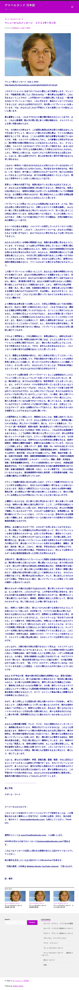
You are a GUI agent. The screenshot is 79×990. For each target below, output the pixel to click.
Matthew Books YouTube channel (42, 866)
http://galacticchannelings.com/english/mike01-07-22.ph (31, 85)
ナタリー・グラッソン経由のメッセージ (58, 933)
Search (7, 919)
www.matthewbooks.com (32, 819)
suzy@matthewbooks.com (33, 835)
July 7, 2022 (25, 28)
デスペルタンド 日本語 (20, 5)
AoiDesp (15, 28)
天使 (45, 965)
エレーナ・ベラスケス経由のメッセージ (58, 928)
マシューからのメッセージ (14, 19)
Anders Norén (18, 986)
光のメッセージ (49, 960)
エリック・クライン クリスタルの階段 (58, 923)
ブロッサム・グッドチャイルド (54, 938)
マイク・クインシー (50, 943)
